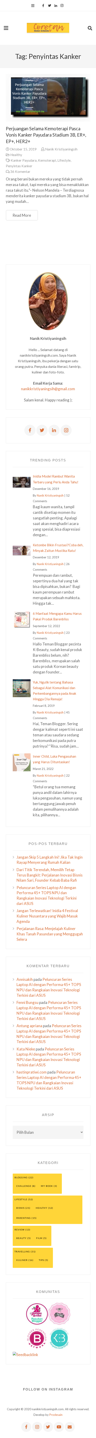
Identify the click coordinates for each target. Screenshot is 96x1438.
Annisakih (25, 979)
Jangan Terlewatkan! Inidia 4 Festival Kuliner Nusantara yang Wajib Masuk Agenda (47, 916)
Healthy (16, 155)
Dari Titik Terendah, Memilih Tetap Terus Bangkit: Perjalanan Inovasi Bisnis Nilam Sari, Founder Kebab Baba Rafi (50, 875)
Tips (41, 1260)
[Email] (70, 1427)
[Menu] (33, 5)
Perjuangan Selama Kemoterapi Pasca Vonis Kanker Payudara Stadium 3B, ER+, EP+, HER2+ (46, 135)
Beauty (21, 1238)
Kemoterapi (47, 160)
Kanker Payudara (24, 160)
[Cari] (90, 28)
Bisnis (20, 1208)
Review (20, 1229)
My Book (47, 1186)
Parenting (23, 1218)
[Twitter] (49, 5)
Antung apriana (29, 1025)
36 (20, 171)
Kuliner (22, 1260)
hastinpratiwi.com (32, 1072)
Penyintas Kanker (19, 166)
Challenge (23, 1186)
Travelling (22, 1251)
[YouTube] (59, 1427)
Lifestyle (64, 160)
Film (39, 1238)
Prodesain (56, 1415)
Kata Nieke (26, 1049)
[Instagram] (62, 5)
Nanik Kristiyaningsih (61, 149)
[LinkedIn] (56, 5)
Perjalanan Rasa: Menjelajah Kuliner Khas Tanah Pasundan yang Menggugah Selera (50, 934)
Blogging (21, 1177)
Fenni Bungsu (27, 1002)
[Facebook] (43, 5)
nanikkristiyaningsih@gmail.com (48, 388)
